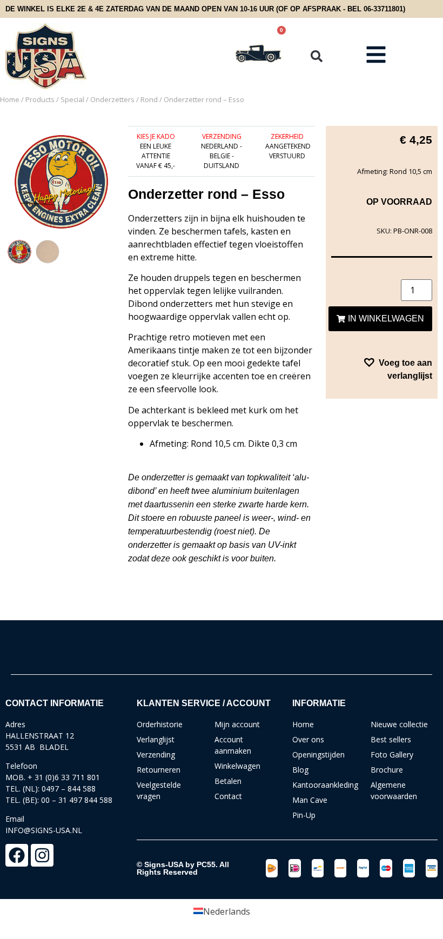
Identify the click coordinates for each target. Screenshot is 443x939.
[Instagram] (42, 855)
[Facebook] (16, 855)
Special (72, 99)
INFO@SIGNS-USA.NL (43, 830)
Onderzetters (112, 99)
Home (9, 99)
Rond (149, 99)
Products (40, 99)
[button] (316, 56)
